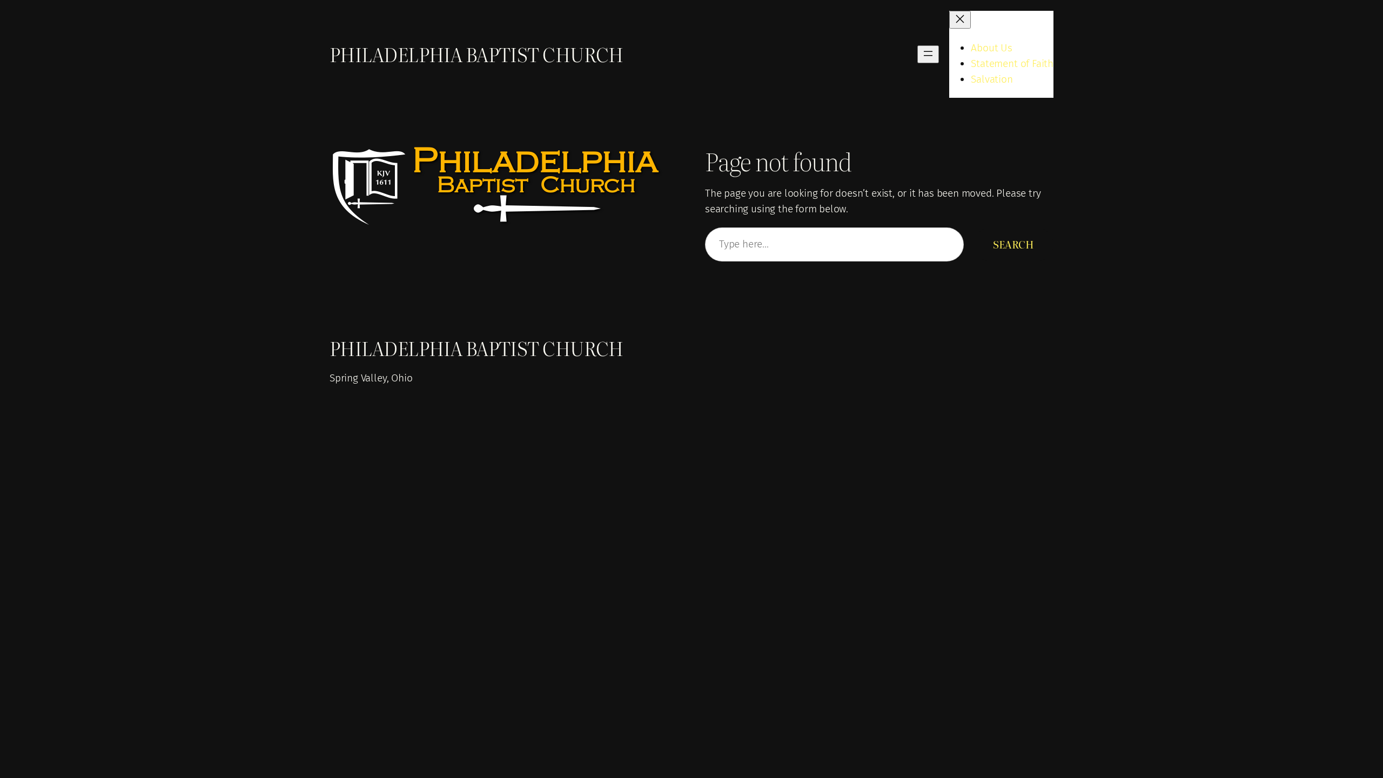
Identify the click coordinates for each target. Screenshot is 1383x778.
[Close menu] (960, 20)
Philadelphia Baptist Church (476, 54)
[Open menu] (928, 54)
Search (1013, 244)
